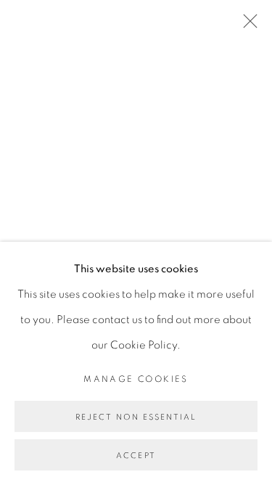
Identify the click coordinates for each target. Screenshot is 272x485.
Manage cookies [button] (136, 379)
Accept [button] (136, 456)
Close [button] (246, 25)
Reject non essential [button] (136, 417)
